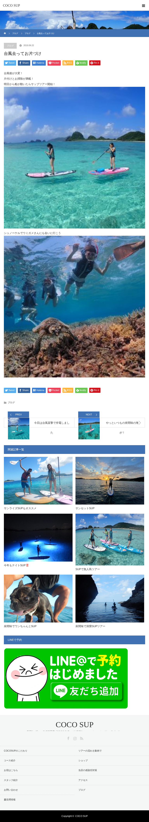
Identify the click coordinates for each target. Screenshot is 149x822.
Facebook (68, 738)
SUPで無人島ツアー (87, 569)
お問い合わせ (11, 790)
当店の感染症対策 (87, 770)
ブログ (10, 45)
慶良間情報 (10, 799)
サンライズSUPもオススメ (20, 508)
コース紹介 (10, 760)
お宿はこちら (11, 770)
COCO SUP (11, 5)
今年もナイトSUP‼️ (16, 565)
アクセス (83, 780)
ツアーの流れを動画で (90, 750)
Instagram (74, 738)
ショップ (83, 760)
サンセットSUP (84, 508)
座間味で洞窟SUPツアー (90, 626)
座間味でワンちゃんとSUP (20, 626)
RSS (81, 738)
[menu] (143, 5)
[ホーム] (5, 30)
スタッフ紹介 (11, 780)
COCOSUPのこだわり (15, 750)
